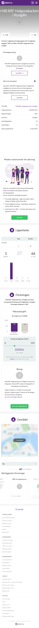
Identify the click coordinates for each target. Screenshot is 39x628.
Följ (35, 35)
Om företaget (6, 599)
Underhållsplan (6, 526)
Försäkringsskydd (7, 543)
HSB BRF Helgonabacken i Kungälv (26, 106)
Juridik (4, 529)
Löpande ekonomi (7, 520)
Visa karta (19, 440)
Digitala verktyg (6, 523)
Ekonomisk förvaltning (8, 517)
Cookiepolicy (5, 613)
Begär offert (5, 532)
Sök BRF (20, 509)
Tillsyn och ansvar (7, 546)
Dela (6, 35)
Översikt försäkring (7, 540)
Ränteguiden (6, 562)
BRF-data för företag (8, 585)
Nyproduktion (6, 568)
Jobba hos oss (6, 604)
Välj (3, 464)
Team (3, 602)
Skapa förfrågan (6, 552)
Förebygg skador (7, 549)
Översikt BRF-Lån (7, 559)
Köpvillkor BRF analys (8, 616)
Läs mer (19, 73)
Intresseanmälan (7, 571)
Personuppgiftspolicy (8, 610)
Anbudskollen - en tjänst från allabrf (12, 582)
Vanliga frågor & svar (8, 588)
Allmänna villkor (6, 607)
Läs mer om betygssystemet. (13, 397)
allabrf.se (6, 190)
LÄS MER (19, 97)
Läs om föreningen (19, 406)
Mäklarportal (5, 591)
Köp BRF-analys (6, 579)
